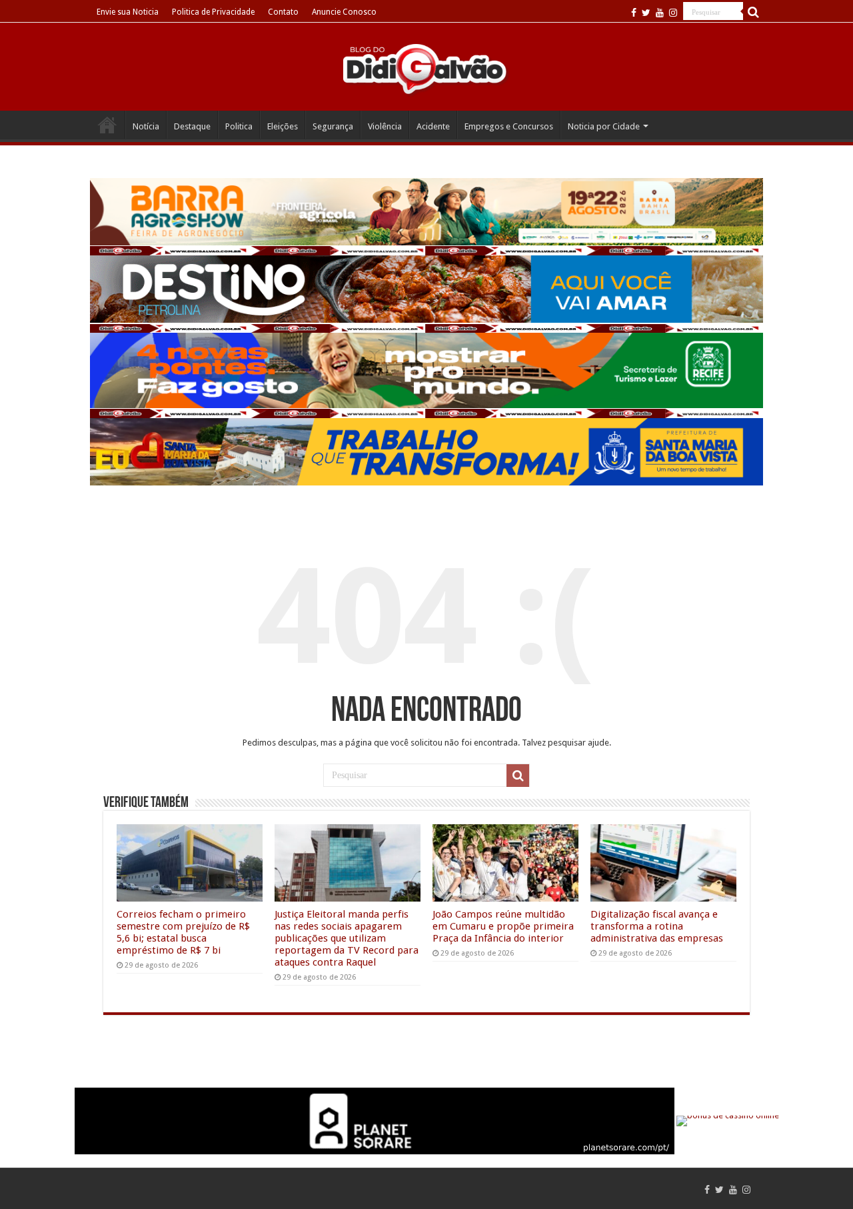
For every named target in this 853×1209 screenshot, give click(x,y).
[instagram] (673, 13)
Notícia (146, 126)
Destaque (192, 126)
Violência (385, 126)
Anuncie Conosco (344, 12)
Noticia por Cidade (604, 126)
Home (107, 125)
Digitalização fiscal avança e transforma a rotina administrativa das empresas (656, 926)
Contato (283, 12)
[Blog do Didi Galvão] (426, 68)
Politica (239, 126)
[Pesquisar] (753, 12)
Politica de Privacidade (213, 12)
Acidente (433, 126)
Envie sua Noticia (128, 12)
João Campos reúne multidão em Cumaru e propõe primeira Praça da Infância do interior (503, 926)
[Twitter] (646, 13)
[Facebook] (634, 13)
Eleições (282, 126)
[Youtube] (659, 13)
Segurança (333, 126)
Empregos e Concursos (508, 126)
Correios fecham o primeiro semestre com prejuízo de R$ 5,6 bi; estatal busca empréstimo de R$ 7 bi (183, 932)
